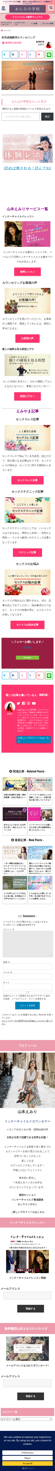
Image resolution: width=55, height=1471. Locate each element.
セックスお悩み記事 (27, 624)
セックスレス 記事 (27, 480)
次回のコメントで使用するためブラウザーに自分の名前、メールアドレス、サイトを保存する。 (26, 997)
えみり (41, 44)
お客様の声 (27, 338)
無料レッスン (27, 271)
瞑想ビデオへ (27, 396)
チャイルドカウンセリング (6, 23)
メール (7, 972)
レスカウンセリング (20, 23)
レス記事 (34, 23)
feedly (28, 658)
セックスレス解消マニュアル (28, 17)
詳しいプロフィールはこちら (33, 739)
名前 (6, 962)
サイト (6, 982)
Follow (27, 647)
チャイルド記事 (47, 23)
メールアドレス (10, 1288)
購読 (47, 116)
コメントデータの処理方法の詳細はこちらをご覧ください (27, 1022)
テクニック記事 (27, 552)
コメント (8, 929)
